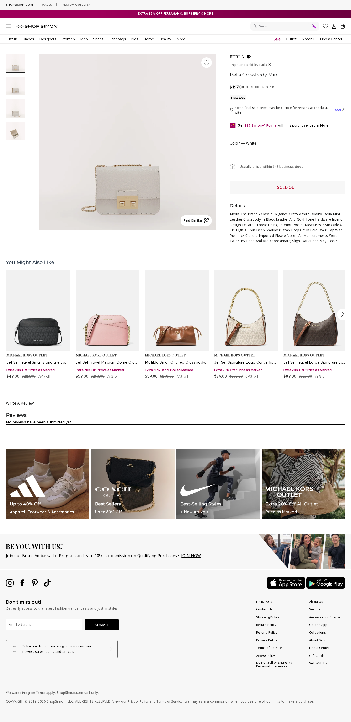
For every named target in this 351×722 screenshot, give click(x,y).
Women (68, 39)
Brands (28, 39)
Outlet (291, 39)
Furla (237, 56)
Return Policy (266, 625)
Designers (47, 39)
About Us (316, 601)
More (180, 39)
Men (84, 39)
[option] (127, 142)
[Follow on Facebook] (22, 585)
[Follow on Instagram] (10, 585)
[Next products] (343, 314)
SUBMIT (102, 625)
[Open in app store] (286, 587)
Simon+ (308, 39)
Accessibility (265, 655)
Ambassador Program (326, 617)
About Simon (319, 640)
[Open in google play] (325, 587)
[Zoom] (127, 140)
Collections (317, 632)
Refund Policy (266, 632)
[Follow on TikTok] (47, 585)
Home (148, 39)
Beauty (165, 39)
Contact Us (264, 609)
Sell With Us (318, 663)
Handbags (117, 39)
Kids (134, 39)
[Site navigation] (8, 27)
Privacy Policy (266, 640)
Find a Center (331, 39)
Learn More (318, 125)
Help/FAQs (264, 601)
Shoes (98, 39)
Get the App (318, 625)
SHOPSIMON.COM (19, 4)
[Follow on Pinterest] (35, 585)
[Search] (284, 26)
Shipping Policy (267, 617)
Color (243, 143)
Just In (11, 39)
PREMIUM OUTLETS (75, 4)
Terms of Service (269, 648)
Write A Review (20, 403)
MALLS (47, 4)
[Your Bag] (342, 27)
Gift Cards (317, 655)
